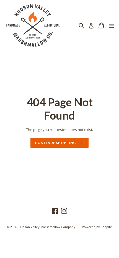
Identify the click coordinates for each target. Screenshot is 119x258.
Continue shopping (55, 143)
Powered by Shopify (97, 227)
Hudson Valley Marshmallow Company (47, 227)
